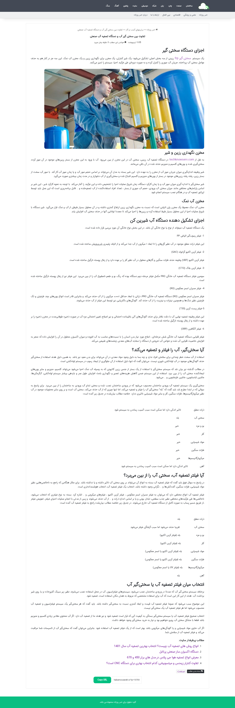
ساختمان (189, 5)
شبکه (154, 5)
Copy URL (102, 680)
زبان (162, 5)
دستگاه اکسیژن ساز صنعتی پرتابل (179, 652)
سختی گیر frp (183, 58)
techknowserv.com (181, 159)
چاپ (170, 5)
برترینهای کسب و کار (134, 29)
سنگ (108, 5)
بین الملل (166, 15)
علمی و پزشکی (190, 15)
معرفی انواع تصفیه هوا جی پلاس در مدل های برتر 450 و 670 (163, 657)
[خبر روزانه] (203, 6)
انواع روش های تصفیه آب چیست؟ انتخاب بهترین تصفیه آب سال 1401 (156, 646)
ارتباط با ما (155, 15)
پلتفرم (125, 5)
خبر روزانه (203, 15)
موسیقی (144, 5)
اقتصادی (176, 15)
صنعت (178, 5)
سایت (135, 5)
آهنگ (116, 5)
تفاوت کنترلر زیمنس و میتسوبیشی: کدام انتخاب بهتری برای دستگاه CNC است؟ (152, 663)
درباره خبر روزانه (140, 15)
